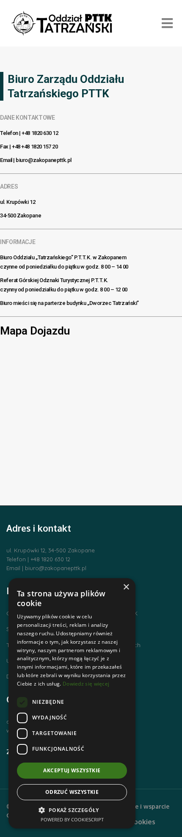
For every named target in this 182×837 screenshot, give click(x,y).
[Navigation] (167, 23)
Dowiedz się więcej (86, 683)
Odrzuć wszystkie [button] (72, 792)
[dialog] (71, 703)
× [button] (126, 587)
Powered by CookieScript (72, 819)
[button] (72, 810)
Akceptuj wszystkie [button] (71, 770)
